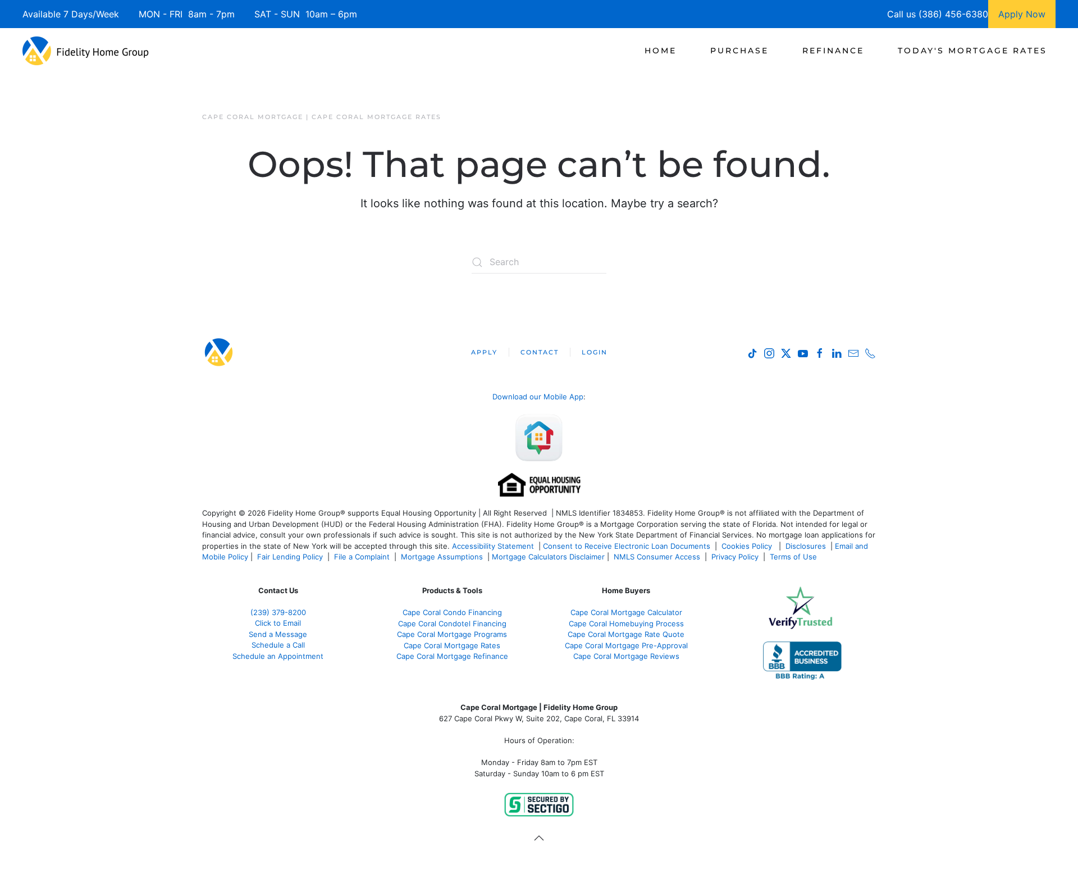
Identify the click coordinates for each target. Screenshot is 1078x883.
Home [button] (661, 50)
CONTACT (539, 352)
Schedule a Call (278, 644)
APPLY (484, 352)
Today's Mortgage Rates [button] (972, 50)
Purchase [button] (739, 50)
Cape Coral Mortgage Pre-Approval (626, 645)
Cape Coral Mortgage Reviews (626, 656)
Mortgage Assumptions (442, 556)
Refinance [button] (833, 50)
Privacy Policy (735, 556)
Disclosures (805, 545)
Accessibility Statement (493, 545)
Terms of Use (794, 556)
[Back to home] (85, 50)
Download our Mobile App (537, 396)
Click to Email (278, 622)
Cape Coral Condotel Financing (452, 623)
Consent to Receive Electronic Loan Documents (626, 545)
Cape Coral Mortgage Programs (452, 634)
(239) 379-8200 (278, 612)
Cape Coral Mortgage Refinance (452, 656)
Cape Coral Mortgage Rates (452, 645)
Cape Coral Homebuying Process (626, 623)
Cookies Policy (747, 545)
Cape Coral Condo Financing (452, 612)
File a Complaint (363, 556)
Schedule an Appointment (277, 656)
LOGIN (594, 352)
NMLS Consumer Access (657, 556)
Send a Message (278, 634)
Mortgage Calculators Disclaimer (548, 556)
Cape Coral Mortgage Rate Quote (626, 634)
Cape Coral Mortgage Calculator (626, 612)
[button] (539, 838)
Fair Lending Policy (290, 556)
